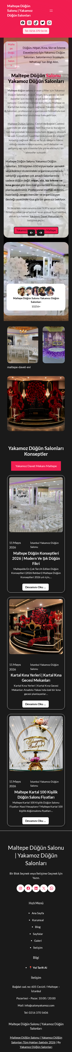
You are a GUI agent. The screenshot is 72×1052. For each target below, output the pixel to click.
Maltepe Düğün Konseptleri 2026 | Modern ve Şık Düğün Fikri (36, 558)
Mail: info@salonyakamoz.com (36, 1005)
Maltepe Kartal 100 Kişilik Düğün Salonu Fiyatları (36, 794)
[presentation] (31, 233)
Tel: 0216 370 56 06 (36, 30)
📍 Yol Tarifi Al (38, 967)
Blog (38, 926)
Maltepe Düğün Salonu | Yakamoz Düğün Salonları (19, 10)
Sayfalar (38, 933)
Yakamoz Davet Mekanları (45, 216)
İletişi (36, 947)
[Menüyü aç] (51, 10)
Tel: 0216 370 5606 (36, 1012)
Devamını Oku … (35, 587)
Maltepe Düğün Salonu (21, 123)
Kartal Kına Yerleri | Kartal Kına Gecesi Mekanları (36, 677)
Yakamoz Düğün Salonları (36, 1047)
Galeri (38, 940)
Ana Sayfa (38, 913)
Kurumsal (38, 920)
